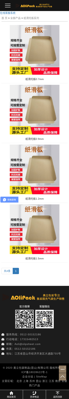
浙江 (45, 381)
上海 (26, 381)
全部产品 (15, 18)
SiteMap (41, 376)
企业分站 (27, 376)
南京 (58, 381)
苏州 (32, 381)
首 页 (4, 18)
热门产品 (34, 385)
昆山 (38, 381)
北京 (19, 381)
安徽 (64, 381)
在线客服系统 (7, 12)
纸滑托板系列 (31, 18)
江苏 (51, 381)
